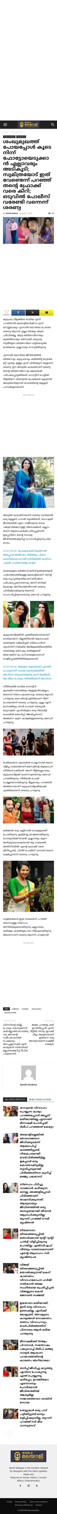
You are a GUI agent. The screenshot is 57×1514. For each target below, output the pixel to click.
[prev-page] (5, 1433)
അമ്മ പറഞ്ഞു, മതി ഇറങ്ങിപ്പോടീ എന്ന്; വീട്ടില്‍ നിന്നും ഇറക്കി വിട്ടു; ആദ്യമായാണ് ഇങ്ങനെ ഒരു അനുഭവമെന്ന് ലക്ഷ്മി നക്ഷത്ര (41, 1035)
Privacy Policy (20, 1501)
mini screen (36, 1009)
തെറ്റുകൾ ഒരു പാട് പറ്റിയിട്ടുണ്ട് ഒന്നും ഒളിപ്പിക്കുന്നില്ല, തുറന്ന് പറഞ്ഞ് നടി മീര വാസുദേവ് (36, 1418)
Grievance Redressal (24, 1505)
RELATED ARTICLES (15, 1099)
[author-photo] (28, 1080)
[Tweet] (32, 313)
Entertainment (17, 132)
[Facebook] (20, 1486)
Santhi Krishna (12, 213)
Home (5, 132)
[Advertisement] (28, 30)
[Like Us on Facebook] (47, 313)
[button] (5, 125)
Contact (38, 1505)
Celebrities (21, 137)
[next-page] (10, 1433)
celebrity (15, 1009)
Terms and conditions (38, 1501)
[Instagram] (29, 1486)
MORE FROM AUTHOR (40, 1099)
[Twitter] (37, 1486)
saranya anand (10, 1012)
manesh (25, 1009)
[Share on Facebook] (18, 313)
